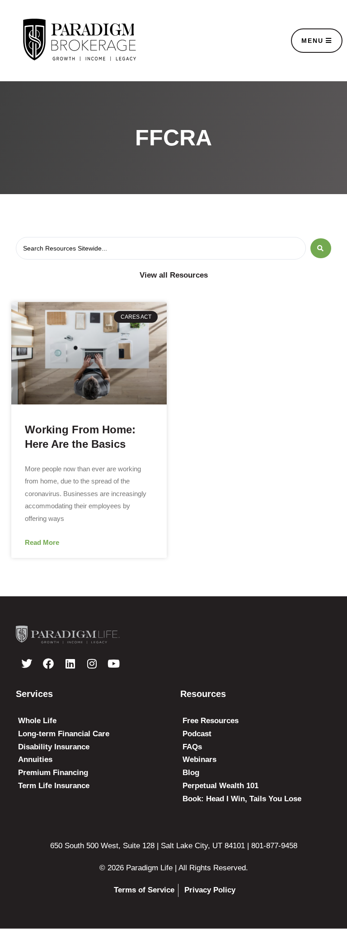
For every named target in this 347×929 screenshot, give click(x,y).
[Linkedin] (70, 663)
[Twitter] (27, 663)
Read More (42, 542)
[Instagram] (92, 663)
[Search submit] (320, 248)
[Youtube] (113, 663)
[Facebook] (48, 663)
